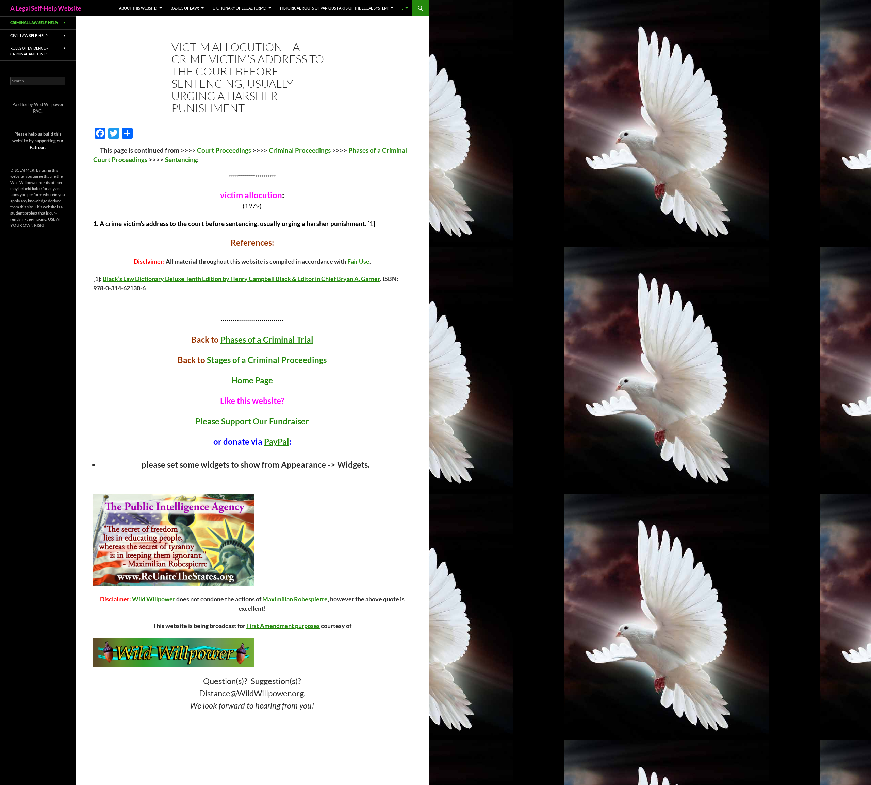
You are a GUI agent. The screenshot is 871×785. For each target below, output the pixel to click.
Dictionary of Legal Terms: (239, 8)
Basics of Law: (185, 8)
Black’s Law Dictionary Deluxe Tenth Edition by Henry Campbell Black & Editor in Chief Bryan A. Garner (241, 279)
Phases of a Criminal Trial (266, 339)
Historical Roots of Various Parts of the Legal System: (334, 8)
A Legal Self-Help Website (45, 8)
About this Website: (138, 8)
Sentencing (181, 160)
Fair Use (358, 261)
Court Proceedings (224, 150)
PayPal (276, 441)
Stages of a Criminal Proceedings (267, 360)
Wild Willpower (153, 599)
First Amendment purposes (283, 625)
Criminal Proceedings (300, 150)
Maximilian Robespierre (295, 599)
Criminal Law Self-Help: (34, 22)
